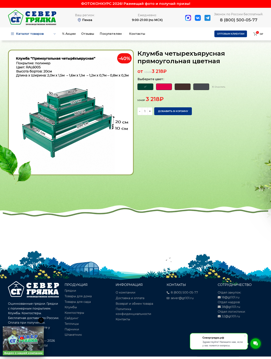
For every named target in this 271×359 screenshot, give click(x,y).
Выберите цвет (150, 79)
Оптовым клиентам (230, 33)
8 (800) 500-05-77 (238, 20)
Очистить (220, 86)
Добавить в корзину (173, 111)
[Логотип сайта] (32, 17)
